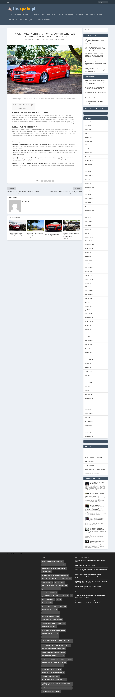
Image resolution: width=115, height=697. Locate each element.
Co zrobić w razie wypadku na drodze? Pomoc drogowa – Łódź (90, 561)
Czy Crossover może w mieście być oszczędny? (16, 234)
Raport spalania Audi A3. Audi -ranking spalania (52, 235)
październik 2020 (89, 244)
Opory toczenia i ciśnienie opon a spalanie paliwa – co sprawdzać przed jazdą (95, 63)
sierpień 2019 (88, 283)
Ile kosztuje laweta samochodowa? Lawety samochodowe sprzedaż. (94, 87)
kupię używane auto (48, 599)
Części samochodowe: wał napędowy (85, 565)
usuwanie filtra (47, 662)
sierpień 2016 (88, 406)
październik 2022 (89, 187)
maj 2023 (87, 179)
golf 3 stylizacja (47, 582)
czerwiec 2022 (88, 198)
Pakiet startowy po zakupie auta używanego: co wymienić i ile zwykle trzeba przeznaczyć (91, 582)
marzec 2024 (88, 152)
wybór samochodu (48, 669)
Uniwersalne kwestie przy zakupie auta (97, 541)
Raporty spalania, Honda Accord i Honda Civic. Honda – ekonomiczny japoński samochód (38, 150)
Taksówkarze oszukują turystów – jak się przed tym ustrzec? (95, 93)
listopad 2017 (88, 356)
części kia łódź (46, 572)
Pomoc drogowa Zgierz (91, 98)
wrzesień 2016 (89, 402)
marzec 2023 (88, 183)
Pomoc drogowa (82, 14)
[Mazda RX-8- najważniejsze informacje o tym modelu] (35, 225)
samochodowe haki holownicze (52, 620)
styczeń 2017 (88, 390)
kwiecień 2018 (88, 340)
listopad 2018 (88, 314)
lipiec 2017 (88, 367)
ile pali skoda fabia (48, 585)
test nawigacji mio (48, 645)
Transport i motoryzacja (44, 20)
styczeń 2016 (88, 432)
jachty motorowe (61, 585)
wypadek (58, 669)
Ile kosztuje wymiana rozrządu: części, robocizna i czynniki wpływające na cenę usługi (89, 587)
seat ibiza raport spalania (50, 637)
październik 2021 (89, 210)
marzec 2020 (88, 271)
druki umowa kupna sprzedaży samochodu (55, 575)
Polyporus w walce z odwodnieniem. (85, 592)
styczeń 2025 (88, 137)
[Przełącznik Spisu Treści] (32, 104)
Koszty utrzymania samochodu (63, 14)
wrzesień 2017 (89, 360)
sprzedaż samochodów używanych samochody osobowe (56, 641)
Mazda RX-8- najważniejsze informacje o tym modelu (35, 234)
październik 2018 (89, 317)
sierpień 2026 (88, 122)
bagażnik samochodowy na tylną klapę (54, 568)
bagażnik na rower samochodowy (52, 561)
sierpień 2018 (88, 325)
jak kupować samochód (49, 592)
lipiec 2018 (88, 329)
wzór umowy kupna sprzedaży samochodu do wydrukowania (56, 683)
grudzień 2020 (89, 237)
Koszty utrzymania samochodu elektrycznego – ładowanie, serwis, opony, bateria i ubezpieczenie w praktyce (89, 576)
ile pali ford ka (59, 582)
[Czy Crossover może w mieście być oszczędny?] (17, 225)
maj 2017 (87, 375)
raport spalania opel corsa (50, 613)
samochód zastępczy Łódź (50, 633)
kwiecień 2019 (88, 294)
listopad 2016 (88, 394)
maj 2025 (87, 133)
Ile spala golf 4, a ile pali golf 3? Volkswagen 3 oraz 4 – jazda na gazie (32, 144)
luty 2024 (87, 156)
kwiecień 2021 (88, 225)
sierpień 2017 (88, 363)
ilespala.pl (35, 39)
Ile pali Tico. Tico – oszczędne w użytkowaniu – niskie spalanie (31, 163)
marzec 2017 (88, 383)
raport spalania (96, 14)
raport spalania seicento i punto (21, 107)
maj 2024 (87, 149)
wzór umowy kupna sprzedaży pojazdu (54, 679)
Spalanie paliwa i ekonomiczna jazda (21, 20)
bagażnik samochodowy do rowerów (53, 565)
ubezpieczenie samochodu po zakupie (53, 649)
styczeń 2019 (88, 306)
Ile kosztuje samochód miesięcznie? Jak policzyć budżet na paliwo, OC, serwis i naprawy (95, 530)
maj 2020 (87, 264)
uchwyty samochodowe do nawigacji (53, 652)
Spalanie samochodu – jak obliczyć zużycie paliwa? (94, 102)
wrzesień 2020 (89, 248)
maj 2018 (87, 337)
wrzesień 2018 (89, 321)
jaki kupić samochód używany (51, 589)
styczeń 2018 (88, 352)
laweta (59, 599)
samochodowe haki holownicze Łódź (53, 623)
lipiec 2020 (88, 256)
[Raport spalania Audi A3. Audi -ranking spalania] (53, 226)
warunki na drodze (60, 662)
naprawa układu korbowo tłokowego (54, 606)
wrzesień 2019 (89, 279)
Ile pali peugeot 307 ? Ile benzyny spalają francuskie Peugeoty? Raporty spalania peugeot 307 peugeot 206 (43, 157)
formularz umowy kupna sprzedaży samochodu (56, 578)
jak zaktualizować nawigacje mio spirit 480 (55, 596)
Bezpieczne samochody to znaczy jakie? (97, 483)
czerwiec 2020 (88, 260)
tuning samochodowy (63, 645)
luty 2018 (87, 348)
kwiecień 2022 (88, 202)
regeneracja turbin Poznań (50, 616)
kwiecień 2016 (88, 421)
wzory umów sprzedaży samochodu (53, 673)
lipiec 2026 (88, 126)
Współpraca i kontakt (21, 14)
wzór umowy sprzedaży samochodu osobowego (57, 688)
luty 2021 (87, 233)
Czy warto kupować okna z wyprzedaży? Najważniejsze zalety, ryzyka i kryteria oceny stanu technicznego (94, 41)
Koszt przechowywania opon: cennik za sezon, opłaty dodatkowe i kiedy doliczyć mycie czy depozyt (90, 601)
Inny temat (46, 14)
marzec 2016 (88, 425)
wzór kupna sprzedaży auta (50, 676)
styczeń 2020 (88, 275)
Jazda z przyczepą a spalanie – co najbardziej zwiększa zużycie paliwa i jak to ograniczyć (95, 48)
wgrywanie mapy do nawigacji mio (52, 666)
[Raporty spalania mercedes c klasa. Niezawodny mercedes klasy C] (71, 225)
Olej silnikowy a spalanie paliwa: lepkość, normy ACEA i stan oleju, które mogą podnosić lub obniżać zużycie (94, 56)
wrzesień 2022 (89, 191)
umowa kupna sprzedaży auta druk (53, 655)
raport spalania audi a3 (49, 609)
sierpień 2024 (88, 141)
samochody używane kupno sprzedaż (53, 630)
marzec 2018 (88, 344)
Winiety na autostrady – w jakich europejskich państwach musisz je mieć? (91, 570)
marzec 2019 (88, 298)
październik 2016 (89, 398)
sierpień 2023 (88, 168)
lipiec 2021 (88, 218)
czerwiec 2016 (88, 413)
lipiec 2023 (88, 172)
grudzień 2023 (89, 160)
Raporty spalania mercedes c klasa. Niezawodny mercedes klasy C (71, 235)
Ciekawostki (36, 14)
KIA (72, 596)
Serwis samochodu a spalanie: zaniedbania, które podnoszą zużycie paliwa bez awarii (95, 70)
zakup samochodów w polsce (51, 691)
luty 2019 (87, 302)
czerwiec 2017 (88, 371)
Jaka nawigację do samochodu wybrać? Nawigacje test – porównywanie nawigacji (90, 596)
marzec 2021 (88, 229)
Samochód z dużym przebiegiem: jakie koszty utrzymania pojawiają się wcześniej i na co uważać (94, 507)
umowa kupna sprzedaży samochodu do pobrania (57, 659)
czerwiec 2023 (88, 175)
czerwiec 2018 (88, 333)
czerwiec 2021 (88, 221)
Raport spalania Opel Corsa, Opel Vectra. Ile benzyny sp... (30, 2)
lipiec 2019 (88, 287)
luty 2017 (87, 386)
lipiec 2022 (88, 195)
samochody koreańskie (49, 626)
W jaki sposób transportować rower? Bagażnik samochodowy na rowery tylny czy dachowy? (95, 82)
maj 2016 (87, 417)
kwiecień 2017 (88, 379)
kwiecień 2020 (88, 267)
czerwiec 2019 (88, 290)
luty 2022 (87, 206)
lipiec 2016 (88, 409)
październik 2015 (89, 436)
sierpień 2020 (88, 252)
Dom (10, 14)
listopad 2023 (88, 164)
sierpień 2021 (88, 214)
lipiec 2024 (88, 145)
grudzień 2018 (89, 310)
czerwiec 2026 (88, 129)
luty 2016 (87, 429)
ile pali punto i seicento (21, 108)
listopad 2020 (88, 241)
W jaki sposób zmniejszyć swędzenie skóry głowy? (97, 518)
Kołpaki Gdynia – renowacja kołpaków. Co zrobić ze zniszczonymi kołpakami (95, 495)
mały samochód (47, 602)
